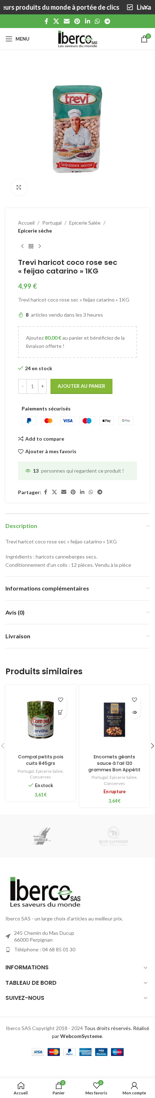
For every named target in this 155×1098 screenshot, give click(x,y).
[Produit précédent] (22, 246)
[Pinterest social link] (77, 21)
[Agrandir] (19, 187)
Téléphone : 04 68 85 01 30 (44, 949)
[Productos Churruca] (41, 836)
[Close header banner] (146, 7)
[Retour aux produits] (31, 246)
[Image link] (45, 891)
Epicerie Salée (85, 223)
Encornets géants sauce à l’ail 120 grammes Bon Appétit (114, 763)
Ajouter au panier (81, 386)
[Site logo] (77, 38)
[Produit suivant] (39, 246)
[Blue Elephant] (114, 836)
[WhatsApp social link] (97, 21)
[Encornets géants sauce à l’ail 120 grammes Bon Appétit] (114, 719)
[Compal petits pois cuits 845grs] (40, 719)
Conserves (40, 777)
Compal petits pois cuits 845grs (40, 760)
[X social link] (56, 21)
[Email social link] (66, 21)
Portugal (52, 223)
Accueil (26, 223)
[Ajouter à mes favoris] (60, 700)
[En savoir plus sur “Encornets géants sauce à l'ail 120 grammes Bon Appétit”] (134, 712)
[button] (60, 712)
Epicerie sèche (35, 231)
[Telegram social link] (107, 21)
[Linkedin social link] (87, 21)
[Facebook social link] (46, 21)
